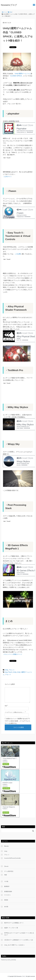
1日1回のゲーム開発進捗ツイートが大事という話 (18, 940)
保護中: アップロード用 (11, 928)
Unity (6, 670)
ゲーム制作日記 (8, 871)
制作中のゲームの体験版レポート (14, 923)
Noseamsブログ (9, 5)
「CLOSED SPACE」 (16, 76)
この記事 (18, 254)
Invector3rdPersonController (12, 858)
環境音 (6, 900)
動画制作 (6, 886)
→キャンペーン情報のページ (12, 654)
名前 (6, 705)
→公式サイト (7, 176)
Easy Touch (8, 672)
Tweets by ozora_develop (8, 959)
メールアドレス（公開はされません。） (15, 712)
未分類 (6, 906)
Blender (6, 846)
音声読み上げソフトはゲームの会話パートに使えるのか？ (19, 934)
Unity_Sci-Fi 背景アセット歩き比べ (14, 945)
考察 (5, 875)
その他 (6, 881)
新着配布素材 (8, 891)
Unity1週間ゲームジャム (23, 73)
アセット (12, 670)
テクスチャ (7, 895)
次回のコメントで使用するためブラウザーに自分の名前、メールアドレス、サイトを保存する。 (18, 721)
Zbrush (6, 866)
